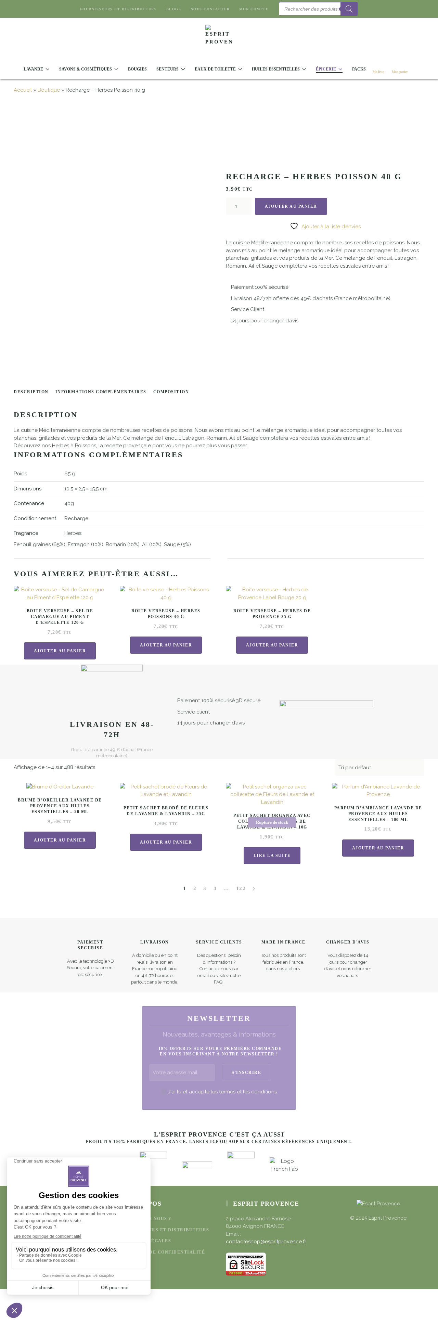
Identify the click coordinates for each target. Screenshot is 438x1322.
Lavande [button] (33, 69)
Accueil (23, 90)
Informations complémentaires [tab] (100, 391)
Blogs (173, 9)
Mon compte (254, 9)
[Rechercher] (349, 9)
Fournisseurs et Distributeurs (118, 9)
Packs (359, 69)
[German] (388, 8)
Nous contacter (210, 9)
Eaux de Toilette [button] (215, 69)
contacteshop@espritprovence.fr (266, 1241)
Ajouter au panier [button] (60, 651)
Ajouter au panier (291, 206)
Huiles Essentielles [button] (276, 69)
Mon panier (400, 72)
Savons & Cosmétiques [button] (85, 69)
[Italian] (396, 8)
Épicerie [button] (326, 69)
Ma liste (378, 72)
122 (241, 888)
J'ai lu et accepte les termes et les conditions (222, 1092)
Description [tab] (31, 391)
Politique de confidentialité (162, 1252)
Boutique (49, 90)
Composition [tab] (171, 391)
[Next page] (253, 889)
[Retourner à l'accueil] (219, 38)
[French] (380, 8)
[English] (371, 8)
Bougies (137, 69)
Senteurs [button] (167, 69)
